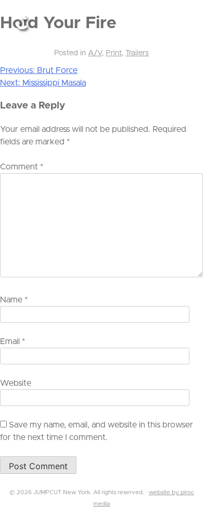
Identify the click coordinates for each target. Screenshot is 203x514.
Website (15, 383)
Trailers (137, 53)
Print (114, 53)
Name (14, 300)
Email (12, 341)
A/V (95, 53)
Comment (21, 167)
